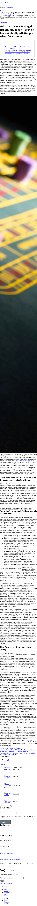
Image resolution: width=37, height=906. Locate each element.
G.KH (2, 865)
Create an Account (16, 871)
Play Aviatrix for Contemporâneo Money (16, 53)
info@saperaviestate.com (7, 853)
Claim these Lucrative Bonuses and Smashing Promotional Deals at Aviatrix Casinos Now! (18, 51)
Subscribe (5, 822)
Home (5, 889)
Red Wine (6, 759)
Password (3, 878)
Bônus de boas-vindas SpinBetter (24, 460)
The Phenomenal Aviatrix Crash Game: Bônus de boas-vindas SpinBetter (18, 47)
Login (2, 881)
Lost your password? (6, 883)
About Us (6, 894)
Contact (6, 896)
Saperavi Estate (4, 2)
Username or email (6, 874)
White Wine (7, 761)
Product (6, 891)
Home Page (3, 15)
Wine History (11, 15)
